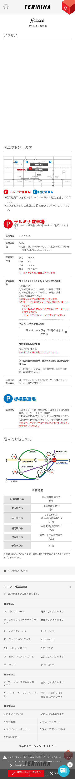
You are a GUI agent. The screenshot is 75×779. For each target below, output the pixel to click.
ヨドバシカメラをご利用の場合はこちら (44, 332)
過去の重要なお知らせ (53, 729)
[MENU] (69, 5)
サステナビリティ (51, 721)
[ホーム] (5, 570)
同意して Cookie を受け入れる (26, 773)
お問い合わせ (13, 736)
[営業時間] (6, 6)
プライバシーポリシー (17, 729)
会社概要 (10, 721)
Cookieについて (18, 765)
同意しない (56, 773)
